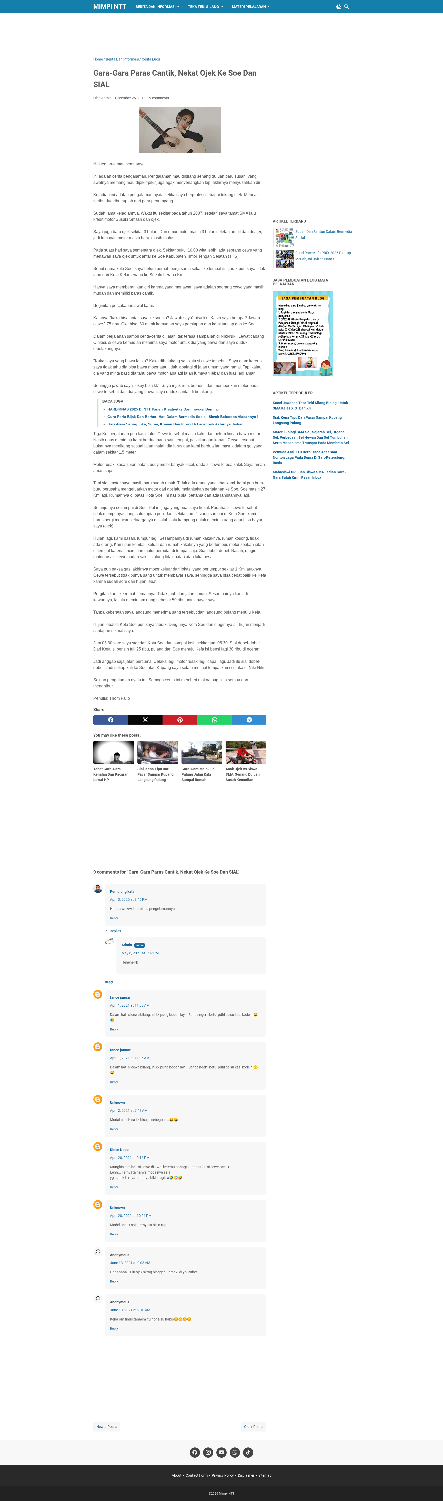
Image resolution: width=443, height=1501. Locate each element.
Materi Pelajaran (249, 7)
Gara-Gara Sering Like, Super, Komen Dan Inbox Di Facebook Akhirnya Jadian (175, 424)
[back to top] (433, 1489)
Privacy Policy (223, 1475)
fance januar (120, 997)
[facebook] (110, 720)
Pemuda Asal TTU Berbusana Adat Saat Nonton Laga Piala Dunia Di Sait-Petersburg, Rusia (309, 457)
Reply (114, 918)
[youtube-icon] (221, 1452)
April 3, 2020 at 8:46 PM (128, 899)
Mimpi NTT (109, 6)
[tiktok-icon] (248, 1452)
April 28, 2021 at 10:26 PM (131, 1216)
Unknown (117, 1102)
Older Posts (253, 1427)
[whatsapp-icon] (235, 1452)
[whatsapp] (214, 720)
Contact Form (197, 1475)
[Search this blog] (347, 7)
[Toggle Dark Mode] (339, 7)
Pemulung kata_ (123, 891)
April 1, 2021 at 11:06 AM (129, 1058)
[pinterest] (180, 720)
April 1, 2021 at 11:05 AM (129, 1005)
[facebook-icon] (195, 1452)
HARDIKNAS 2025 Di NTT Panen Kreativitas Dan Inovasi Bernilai (163, 409)
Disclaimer (246, 1475)
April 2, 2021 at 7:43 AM (128, 1110)
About (177, 1475)
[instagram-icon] (208, 1452)
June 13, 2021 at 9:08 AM (130, 1263)
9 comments (159, 98)
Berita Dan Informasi (156, 7)
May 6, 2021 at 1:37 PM (140, 953)
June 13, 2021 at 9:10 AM (130, 1310)
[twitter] (145, 720)
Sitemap (264, 1475)
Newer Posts (106, 1427)
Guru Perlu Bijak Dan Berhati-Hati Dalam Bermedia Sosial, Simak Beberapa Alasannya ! (182, 417)
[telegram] (249, 720)
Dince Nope (119, 1150)
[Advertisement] (221, 35)
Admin (127, 945)
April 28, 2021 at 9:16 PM (129, 1158)
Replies (115, 931)
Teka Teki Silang (204, 7)
